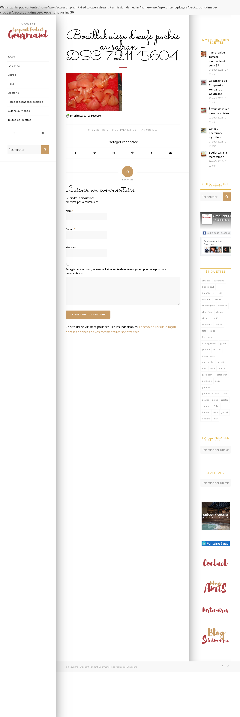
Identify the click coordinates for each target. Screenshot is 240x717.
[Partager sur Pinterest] (132, 153)
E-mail (70, 229)
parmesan (207, 374)
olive (212, 368)
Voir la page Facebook (218, 233)
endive (219, 324)
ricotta (224, 399)
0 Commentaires (124, 129)
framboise (207, 337)
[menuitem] (28, 57)
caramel (206, 299)
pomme (206, 387)
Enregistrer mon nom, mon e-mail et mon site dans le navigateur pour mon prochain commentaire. (116, 271)
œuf (216, 418)
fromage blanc (209, 343)
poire (217, 380)
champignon (208, 305)
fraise (212, 330)
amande (206, 280)
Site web (71, 247)
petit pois (207, 380)
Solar (216, 406)
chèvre (219, 312)
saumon (206, 406)
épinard (206, 418)
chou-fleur (207, 312)
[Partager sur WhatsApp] (113, 153)
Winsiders (132, 666)
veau (215, 412)
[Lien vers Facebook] (14, 133)
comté (215, 318)
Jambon (206, 349)
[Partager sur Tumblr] (151, 153)
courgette (207, 324)
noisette (221, 362)
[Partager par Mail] (170, 153)
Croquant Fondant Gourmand (95, 666)
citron (205, 318)
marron (217, 349)
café (220, 293)
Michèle (152, 129)
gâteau (223, 343)
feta (204, 330)
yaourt (224, 412)
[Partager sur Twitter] (94, 153)
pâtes (215, 399)
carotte (217, 299)
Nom (69, 211)
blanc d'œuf (208, 286)
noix (204, 368)
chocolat (222, 305)
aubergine (219, 280)
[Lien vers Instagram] (42, 133)
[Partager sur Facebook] (75, 153)
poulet (205, 399)
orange (222, 368)
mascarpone (208, 355)
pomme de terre (210, 393)
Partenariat (221, 374)
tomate (205, 412)
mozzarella (207, 362)
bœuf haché (208, 293)
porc (225, 393)
